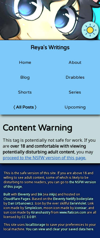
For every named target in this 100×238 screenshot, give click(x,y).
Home (25, 62)
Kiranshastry (40, 212)
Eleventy (24, 194)
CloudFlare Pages (16, 199)
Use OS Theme (90, 25)
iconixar (81, 208)
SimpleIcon (33, 208)
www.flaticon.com (72, 212)
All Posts (25, 107)
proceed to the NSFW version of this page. (44, 158)
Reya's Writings (50, 47)
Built (6, 194)
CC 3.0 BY (29, 217)
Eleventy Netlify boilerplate (73, 199)
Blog (25, 77)
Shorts (25, 92)
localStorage (35, 224)
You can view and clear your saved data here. (60, 229)
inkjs (52, 194)
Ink (40, 194)
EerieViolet (78, 203)
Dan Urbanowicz (20, 203)
